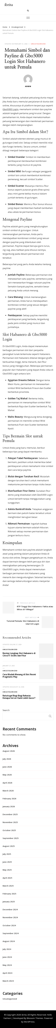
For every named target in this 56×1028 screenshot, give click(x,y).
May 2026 (7, 774)
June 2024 (7, 957)
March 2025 (8, 885)
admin (28, 86)
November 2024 (10, 917)
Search (6, 710)
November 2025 (10, 822)
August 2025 (9, 846)
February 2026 (9, 798)
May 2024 (7, 965)
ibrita (9, 4)
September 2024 (11, 933)
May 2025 (7, 869)
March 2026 (8, 790)
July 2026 (7, 759)
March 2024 (8, 981)
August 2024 (9, 941)
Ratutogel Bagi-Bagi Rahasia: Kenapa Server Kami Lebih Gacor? (19, 696)
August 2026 (9, 751)
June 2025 (7, 862)
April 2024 (7, 973)
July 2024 (7, 949)
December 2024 (10, 909)
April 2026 (7, 782)
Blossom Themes (35, 1018)
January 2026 (9, 806)
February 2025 (9, 893)
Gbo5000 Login (10, 109)
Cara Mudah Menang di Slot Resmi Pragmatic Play (19, 675)
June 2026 (7, 766)
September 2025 (11, 838)
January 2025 (9, 901)
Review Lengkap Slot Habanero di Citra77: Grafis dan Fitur (19, 654)
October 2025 (9, 830)
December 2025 (10, 814)
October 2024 (9, 925)
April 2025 (7, 877)
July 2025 (7, 854)
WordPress (29, 1021)
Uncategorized (38, 44)
